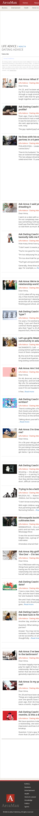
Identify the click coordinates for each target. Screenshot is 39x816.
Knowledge (28, 800)
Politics (27, 803)
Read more (29, 391)
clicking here (13, 70)
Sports (26, 807)
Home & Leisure (30, 797)
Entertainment (15, 8)
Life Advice (23, 83)
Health (26, 8)
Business (4, 8)
